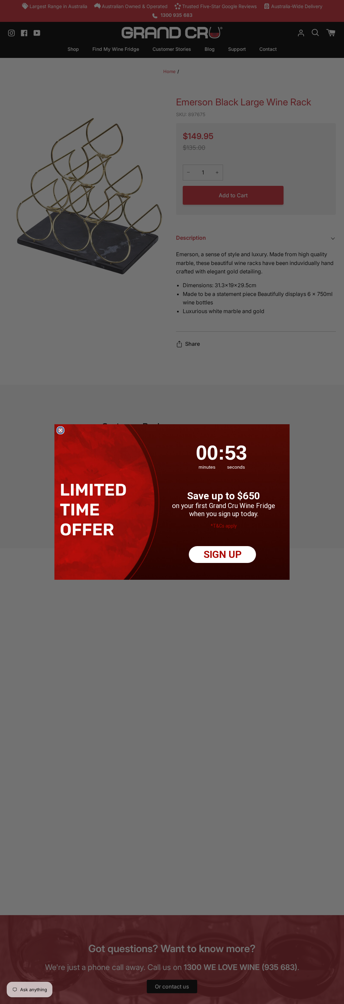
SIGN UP (223, 554)
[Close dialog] (60, 430)
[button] (95, 509)
